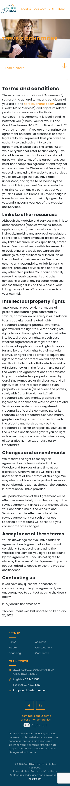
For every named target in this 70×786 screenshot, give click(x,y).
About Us (40, 642)
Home (12, 642)
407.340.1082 (31, 679)
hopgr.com (35, 778)
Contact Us (42, 653)
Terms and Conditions (44, 771)
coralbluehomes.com (39, 104)
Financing (15, 653)
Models (13, 647)
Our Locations (44, 647)
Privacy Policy (21, 771)
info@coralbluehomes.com (30, 690)
